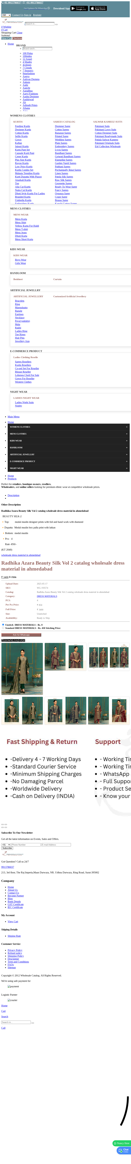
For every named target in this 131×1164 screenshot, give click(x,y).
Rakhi (18, 327)
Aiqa (25, 111)
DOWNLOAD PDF (14, 640)
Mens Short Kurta (24, 239)
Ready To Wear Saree (66, 186)
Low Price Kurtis (23, 166)
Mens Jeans (21, 232)
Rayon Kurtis (22, 163)
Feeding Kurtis (22, 126)
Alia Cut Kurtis (23, 186)
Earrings (19, 314)
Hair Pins (19, 337)
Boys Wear (20, 259)
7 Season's (28, 70)
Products (12, 478)
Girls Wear (20, 263)
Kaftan (18, 143)
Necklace (19, 317)
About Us (13, 890)
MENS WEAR (20, 214)
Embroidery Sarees (64, 146)
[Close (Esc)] (2, 824)
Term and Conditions (18, 961)
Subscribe (7, 848)
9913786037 (7, 867)
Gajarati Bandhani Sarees (68, 156)
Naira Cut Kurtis (23, 190)
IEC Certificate (15, 907)
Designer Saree (62, 126)
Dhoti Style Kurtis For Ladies (30, 193)
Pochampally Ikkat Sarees (68, 170)
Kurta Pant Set (22, 149)
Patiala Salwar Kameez (106, 139)
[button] (65, 1160)
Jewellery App (22, 341)
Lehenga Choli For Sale (27, 375)
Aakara (26, 82)
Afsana (26, 108)
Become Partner (16, 895)
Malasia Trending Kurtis (27, 173)
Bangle (18, 311)
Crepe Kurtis (21, 156)
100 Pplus (28, 53)
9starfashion (29, 73)
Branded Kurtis (23, 196)
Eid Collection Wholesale (108, 146)
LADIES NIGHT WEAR (26, 398)
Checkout (17, 38)
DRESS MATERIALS (47, 596)
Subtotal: (5, 35)
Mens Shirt (20, 222)
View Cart (6, 38)
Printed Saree (61, 136)
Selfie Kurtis (21, 136)
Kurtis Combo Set (24, 170)
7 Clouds (27, 67)
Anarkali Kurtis (23, 180)
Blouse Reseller (23, 371)
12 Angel (27, 59)
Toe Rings (20, 334)
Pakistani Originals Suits (107, 143)
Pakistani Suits (102, 126)
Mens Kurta (21, 219)
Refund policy (15, 953)
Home (11, 43)
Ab (24, 102)
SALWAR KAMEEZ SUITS (107, 121)
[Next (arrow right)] (5, 827)
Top (17, 183)
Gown (18, 139)
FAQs (11, 964)
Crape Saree (61, 196)
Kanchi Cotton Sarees (66, 203)
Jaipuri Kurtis (22, 146)
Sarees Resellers (23, 361)
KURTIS (18, 121)
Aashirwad (28, 99)
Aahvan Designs (31, 79)
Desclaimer (13, 958)
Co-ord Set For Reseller (27, 368)
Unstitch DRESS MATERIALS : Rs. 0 (23, 625)
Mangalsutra (21, 307)
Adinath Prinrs (30, 105)
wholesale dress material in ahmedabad (20, 555)
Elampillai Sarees (63, 159)
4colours (27, 64)
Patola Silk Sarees (64, 176)
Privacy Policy (15, 950)
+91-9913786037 (12, 2)
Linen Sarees (61, 173)
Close (19, 32)
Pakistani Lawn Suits (105, 129)
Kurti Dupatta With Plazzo (28, 176)
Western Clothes (23, 382)
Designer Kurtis (23, 129)
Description (13, 495)
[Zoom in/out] (5, 824)
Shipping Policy (16, 956)
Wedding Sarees (63, 139)
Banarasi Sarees (63, 133)
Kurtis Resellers (23, 365)
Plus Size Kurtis (23, 159)
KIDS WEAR (20, 255)
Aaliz (25, 85)
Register (37, 15)
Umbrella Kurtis (23, 200)
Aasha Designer (31, 96)
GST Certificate (16, 904)
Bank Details (14, 901)
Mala (17, 324)
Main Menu (13, 416)
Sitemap (12, 967)
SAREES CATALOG (64, 121)
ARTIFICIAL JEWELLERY (28, 296)
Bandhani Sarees (63, 153)
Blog (10, 898)
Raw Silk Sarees (63, 180)
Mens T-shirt (21, 229)
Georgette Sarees (63, 183)
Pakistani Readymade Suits (108, 136)
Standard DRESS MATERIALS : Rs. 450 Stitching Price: (33, 628)
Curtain (57, 279)
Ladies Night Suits (24, 402)
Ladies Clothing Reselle (25, 357)
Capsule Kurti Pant (24, 153)
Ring (17, 304)
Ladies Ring (21, 331)
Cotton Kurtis (22, 133)
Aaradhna (28, 90)
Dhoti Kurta (21, 236)
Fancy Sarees (61, 190)
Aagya (26, 76)
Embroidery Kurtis (24, 203)
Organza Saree (62, 193)
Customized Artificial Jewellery (69, 296)
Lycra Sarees (61, 149)
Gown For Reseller (24, 378)
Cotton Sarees (62, 129)
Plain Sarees (61, 143)
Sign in (27, 15)
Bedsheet (18, 279)
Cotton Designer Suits (106, 133)
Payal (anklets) (22, 321)
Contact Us (17, 15)
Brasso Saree (61, 200)
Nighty (18, 405)
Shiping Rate (14, 936)
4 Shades (27, 62)
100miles (27, 56)
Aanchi (26, 88)
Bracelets (19, 300)
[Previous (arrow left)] (2, 827)
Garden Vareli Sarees (65, 163)
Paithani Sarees (62, 166)
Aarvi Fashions (30, 93)
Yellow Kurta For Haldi (27, 225)
